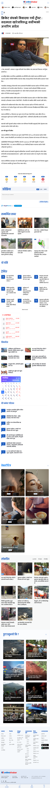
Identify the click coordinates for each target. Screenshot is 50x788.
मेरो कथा (27, 754)
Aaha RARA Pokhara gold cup (19, 746)
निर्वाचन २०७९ (36, 751)
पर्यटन (10, 736)
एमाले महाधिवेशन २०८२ (35, 757)
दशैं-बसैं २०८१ (36, 762)
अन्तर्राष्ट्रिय (3, 750)
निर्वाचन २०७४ (36, 746)
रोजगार (10, 738)
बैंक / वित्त (11, 740)
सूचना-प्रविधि (11, 744)
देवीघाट (41, 7)
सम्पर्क (42, 742)
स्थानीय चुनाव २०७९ (36, 748)
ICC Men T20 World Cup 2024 (20, 739)
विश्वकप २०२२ (36, 760)
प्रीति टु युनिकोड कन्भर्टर (28, 760)
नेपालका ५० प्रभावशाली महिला (27, 737)
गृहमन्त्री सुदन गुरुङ (17, 7)
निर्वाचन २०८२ (36, 753)
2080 (28, 740)
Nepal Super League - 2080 (20, 751)
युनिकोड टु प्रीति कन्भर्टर (28, 763)
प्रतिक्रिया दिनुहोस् (44, 202)
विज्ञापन (42, 738)
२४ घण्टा (34, 559)
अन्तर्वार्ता (3, 740)
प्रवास (2, 748)
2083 (28, 752)
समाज (2, 734)
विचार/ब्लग (3, 736)
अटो (10, 742)
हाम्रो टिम (43, 734)
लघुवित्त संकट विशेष (36, 739)
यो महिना (46, 559)
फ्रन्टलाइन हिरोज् (27, 757)
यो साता (40, 559)
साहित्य (2, 738)
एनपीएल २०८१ (20, 735)
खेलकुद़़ (2, 742)
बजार (10, 734)
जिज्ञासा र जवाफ (7, 7)
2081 (28, 741)
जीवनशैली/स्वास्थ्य (3, 745)
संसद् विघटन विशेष (35, 743)
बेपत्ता (26, 7)
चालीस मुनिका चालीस (28, 746)
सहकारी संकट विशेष (36, 736)
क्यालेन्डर (5, 377)
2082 (28, 743)
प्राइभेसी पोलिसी (44, 740)
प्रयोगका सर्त (43, 736)
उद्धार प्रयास (34, 7)
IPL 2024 (19, 742)
